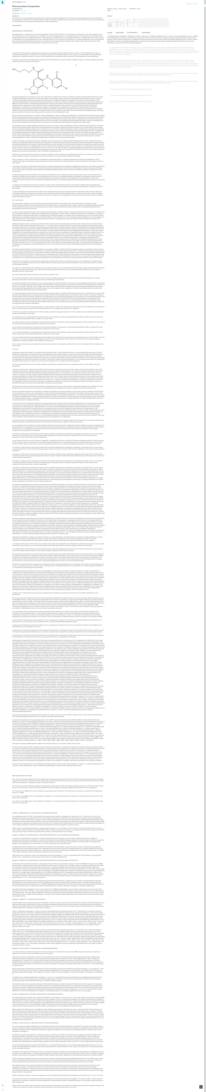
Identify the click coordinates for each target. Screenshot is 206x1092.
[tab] (58, 16)
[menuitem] (2, 2)
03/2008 (115, 9)
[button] (26, 2)
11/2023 (138, 9)
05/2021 (125, 9)
